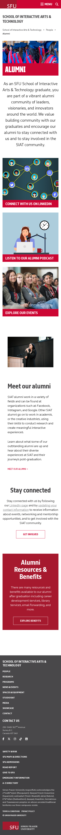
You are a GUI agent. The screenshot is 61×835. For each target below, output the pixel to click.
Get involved (30, 534)
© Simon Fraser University (14, 815)
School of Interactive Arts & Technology (27, 19)
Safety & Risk (10, 751)
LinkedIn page (18, 505)
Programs (8, 681)
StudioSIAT (9, 697)
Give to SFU (9, 772)
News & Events (10, 687)
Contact (7, 713)
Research (8, 676)
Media (6, 702)
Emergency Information (16, 777)
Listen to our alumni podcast (29, 258)
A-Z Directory (10, 783)
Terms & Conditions (11, 811)
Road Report (10, 767)
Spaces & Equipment (13, 692)
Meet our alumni (17, 469)
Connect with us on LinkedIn (28, 204)
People (49, 30)
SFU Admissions (11, 762)
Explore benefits (30, 620)
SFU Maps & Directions (15, 756)
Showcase (8, 708)
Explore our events (21, 313)
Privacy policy (28, 811)
